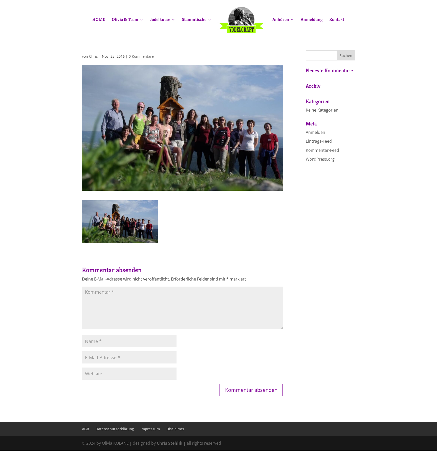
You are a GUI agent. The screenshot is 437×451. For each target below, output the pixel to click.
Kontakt (336, 20)
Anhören (280, 20)
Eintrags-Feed (319, 141)
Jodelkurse (160, 20)
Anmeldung (312, 20)
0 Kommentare (141, 56)
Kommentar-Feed (322, 150)
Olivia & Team (125, 20)
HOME (98, 20)
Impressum (150, 428)
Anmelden (315, 132)
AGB (85, 428)
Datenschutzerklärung (115, 428)
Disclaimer (175, 428)
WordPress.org (320, 159)
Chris (93, 56)
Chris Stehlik (169, 443)
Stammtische (194, 20)
